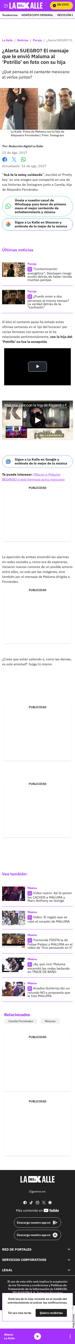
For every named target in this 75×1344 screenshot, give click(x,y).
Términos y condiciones (32, 1285)
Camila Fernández (21, 1021)
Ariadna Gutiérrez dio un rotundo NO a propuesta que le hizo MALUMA (49, 992)
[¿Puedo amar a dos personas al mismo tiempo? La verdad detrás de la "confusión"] (13, 297)
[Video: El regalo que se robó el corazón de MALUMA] (13, 918)
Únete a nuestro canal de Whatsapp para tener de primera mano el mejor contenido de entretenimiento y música (40, 206)
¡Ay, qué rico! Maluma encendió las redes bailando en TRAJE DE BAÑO (49, 968)
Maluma (50, 1021)
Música (32, 888)
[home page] (37, 1179)
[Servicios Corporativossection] (69, 1260)
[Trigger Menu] (5, 5)
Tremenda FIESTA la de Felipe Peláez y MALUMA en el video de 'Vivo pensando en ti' (50, 944)
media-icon (37, 1336)
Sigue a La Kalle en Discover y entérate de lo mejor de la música (41, 224)
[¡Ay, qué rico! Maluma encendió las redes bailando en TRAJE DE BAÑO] (13, 965)
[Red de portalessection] (69, 1249)
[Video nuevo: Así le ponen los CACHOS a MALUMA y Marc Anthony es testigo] (13, 894)
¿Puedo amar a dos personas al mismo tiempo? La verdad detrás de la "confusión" (48, 301)
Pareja (37, 40)
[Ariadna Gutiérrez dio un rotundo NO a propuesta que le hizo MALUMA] (13, 989)
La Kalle (7, 40)
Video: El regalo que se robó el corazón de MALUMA (49, 919)
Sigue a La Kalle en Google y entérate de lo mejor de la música (41, 461)
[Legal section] (69, 1270)
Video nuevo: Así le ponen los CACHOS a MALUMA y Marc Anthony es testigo (50, 897)
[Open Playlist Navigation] (70, 1336)
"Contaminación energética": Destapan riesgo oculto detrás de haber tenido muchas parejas (50, 274)
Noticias (22, 40)
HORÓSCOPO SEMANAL (37, 15)
